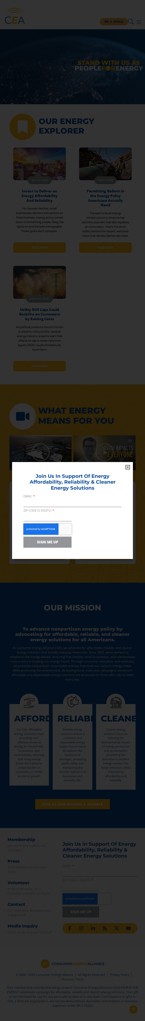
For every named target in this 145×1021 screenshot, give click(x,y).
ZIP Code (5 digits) (37, 511)
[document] (72, 510)
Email (28, 496)
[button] (127, 467)
